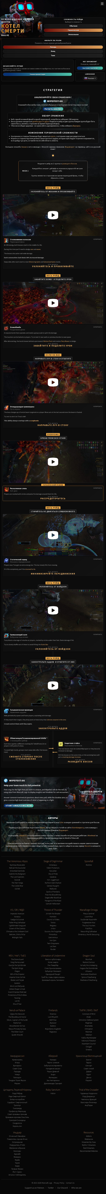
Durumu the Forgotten (53, 931)
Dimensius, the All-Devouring (88, 934)
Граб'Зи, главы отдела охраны (53, 977)
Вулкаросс (17, 1066)
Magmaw (88, 1023)
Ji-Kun (53, 928)
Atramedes (89, 1026)
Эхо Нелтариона (53, 1080)
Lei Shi (17, 1001)
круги (53, 136)
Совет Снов (17, 1069)
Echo (61, 822)
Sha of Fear (17, 1004)
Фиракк (17, 1083)
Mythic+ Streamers (89, 1145)
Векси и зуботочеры (53, 959)
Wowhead (91, 835)
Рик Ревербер (53, 965)
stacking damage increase (71, 757)
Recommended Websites (89, 1151)
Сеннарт (89, 1066)
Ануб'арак (89, 1105)
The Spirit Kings (17, 968)
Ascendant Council (89, 1044)
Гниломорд (17, 1108)
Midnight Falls (17, 937)
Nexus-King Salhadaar (89, 931)
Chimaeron (89, 1029)
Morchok (89, 959)
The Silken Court (17, 1032)
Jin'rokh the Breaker (53, 914)
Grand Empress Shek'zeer (17, 992)
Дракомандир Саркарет (53, 1083)
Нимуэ (17, 1074)
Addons (89, 1136)
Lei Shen (53, 946)
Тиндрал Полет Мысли (17, 1080)
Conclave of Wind (88, 1014)
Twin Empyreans (53, 943)
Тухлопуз (17, 1105)
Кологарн (17, 1151)
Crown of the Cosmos (17, 928)
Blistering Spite (34, 262)
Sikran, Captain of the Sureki (17, 1020)
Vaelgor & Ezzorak (17, 920)
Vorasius (17, 917)
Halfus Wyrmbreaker (88, 1038)
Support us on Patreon (34, 1188)
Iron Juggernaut (53, 880)
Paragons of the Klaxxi (53, 901)
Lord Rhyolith (53, 1017)
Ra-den (53, 949)
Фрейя (17, 1160)
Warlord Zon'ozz (89, 962)
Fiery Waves (65, 341)
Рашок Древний (53, 1071)
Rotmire (89, 865)
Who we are (76, 1188)
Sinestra (89, 1050)
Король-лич (17, 1126)
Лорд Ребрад (17, 1093)
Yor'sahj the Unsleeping (88, 965)
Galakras (53, 877)
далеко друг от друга (40, 121)
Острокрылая (17, 1142)
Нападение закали (53, 1069)
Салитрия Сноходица (17, 1120)
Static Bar (44, 644)
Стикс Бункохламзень (53, 968)
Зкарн (53, 1074)
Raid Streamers (88, 1148)
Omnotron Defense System (89, 1020)
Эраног (89, 1060)
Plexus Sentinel (88, 914)
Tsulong (17, 998)
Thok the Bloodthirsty (53, 895)
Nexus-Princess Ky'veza (17, 1029)
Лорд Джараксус (88, 1096)
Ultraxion (88, 971)
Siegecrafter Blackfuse (53, 898)
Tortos (53, 923)
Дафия (88, 1071)
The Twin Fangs (17, 883)
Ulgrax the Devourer (17, 1014)
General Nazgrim (53, 886)
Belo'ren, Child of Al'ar (17, 934)
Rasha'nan (17, 1023)
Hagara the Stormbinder (89, 968)
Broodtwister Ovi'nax (17, 1026)
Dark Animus (53, 937)
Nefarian (89, 1035)
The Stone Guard (17, 959)
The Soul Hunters (88, 926)
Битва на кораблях (17, 1099)
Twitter (51, 1188)
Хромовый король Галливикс (53, 980)
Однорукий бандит (53, 974)
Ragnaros (53, 1032)
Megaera (53, 926)
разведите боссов (69, 164)
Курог (88, 1074)
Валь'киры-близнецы (89, 1102)
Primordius (53, 934)
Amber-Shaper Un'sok (17, 989)
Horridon (53, 917)
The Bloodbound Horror (17, 1017)
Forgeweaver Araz (88, 923)
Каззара (53, 1060)
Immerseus (53, 865)
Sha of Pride (53, 874)
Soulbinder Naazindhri (89, 920)
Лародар (17, 1071)
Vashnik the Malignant (17, 874)
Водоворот (70, 147)
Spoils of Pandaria (53, 892)
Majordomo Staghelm (53, 1029)
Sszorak (17, 880)
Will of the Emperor (17, 974)
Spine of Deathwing (89, 977)
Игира (17, 1063)
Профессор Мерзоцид (17, 1111)
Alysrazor (53, 1023)
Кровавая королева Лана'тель (17, 1117)
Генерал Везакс (17, 1169)
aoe (32, 249)
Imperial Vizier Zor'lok (17, 977)
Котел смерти (53, 962)
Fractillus (88, 928)
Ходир (17, 1166)
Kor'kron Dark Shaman (53, 883)
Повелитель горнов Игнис (17, 1139)
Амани (24, 147)
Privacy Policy (59, 1183)
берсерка (76, 126)
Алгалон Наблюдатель (17, 1175)
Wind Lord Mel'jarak (17, 986)
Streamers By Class (89, 1142)
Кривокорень (17, 1060)
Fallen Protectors (53, 868)
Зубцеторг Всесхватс (53, 971)
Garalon (17, 983)
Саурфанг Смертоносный (17, 1102)
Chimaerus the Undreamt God (17, 931)
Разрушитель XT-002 (17, 1145)
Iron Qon (53, 940)
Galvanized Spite (49, 262)
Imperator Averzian (17, 914)
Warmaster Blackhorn (89, 974)
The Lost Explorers (17, 877)
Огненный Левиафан (17, 1136)
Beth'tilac (53, 1020)
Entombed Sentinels (17, 871)
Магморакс (53, 1077)
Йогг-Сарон (17, 1172)
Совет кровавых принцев (17, 1114)
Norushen (53, 871)
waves (38, 249)
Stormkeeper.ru (78, 827)
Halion (53, 1093)
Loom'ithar (89, 917)
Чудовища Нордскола (88, 1093)
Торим (17, 1163)
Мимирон (17, 1157)
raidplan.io (23, 835)
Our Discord (62, 1188)
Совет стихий (89, 1069)
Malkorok (53, 889)
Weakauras (89, 1139)
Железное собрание (17, 1148)
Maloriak (89, 1032)
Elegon (17, 971)
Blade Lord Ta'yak (17, 980)
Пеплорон (17, 1077)
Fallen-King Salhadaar (17, 923)
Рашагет (89, 1080)
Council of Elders (53, 920)
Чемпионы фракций (88, 1099)
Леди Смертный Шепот (17, 1096)
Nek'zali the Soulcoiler (17, 868)
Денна (88, 1077)
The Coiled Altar (17, 886)
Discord (87, 846)
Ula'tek (17, 889)
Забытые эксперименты (53, 1066)
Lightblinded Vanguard (17, 926)
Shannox (53, 1014)
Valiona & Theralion (89, 1041)
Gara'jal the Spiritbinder (17, 965)
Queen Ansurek (17, 1035)
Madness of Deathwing (88, 980)
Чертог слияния (53, 1063)
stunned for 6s (30, 569)
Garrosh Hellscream (53, 904)
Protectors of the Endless (17, 995)
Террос (88, 1063)
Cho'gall (89, 1047)
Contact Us (70, 1183)
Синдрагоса (17, 1123)
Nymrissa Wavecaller (17, 865)
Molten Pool (47, 341)
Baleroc (53, 1026)
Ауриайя (17, 1154)
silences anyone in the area (56, 720)
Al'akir (89, 1017)
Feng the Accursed (17, 962)
